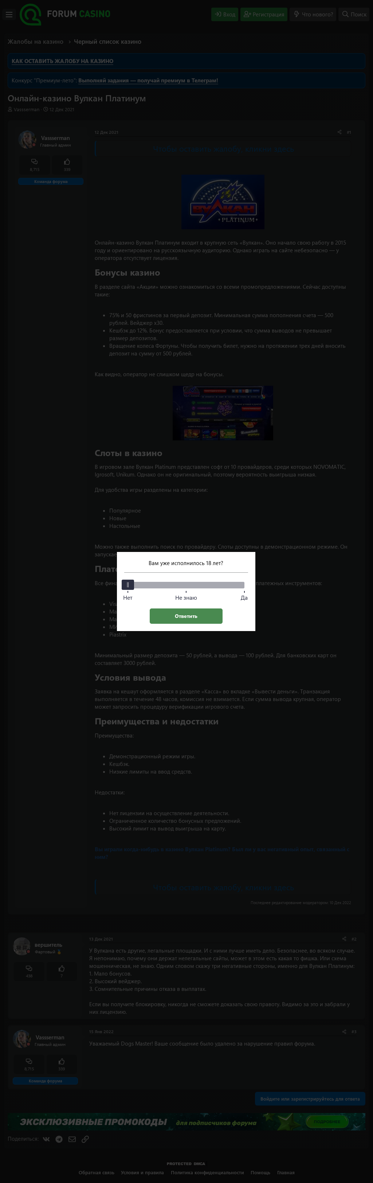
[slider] (128, 585)
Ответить (186, 615)
